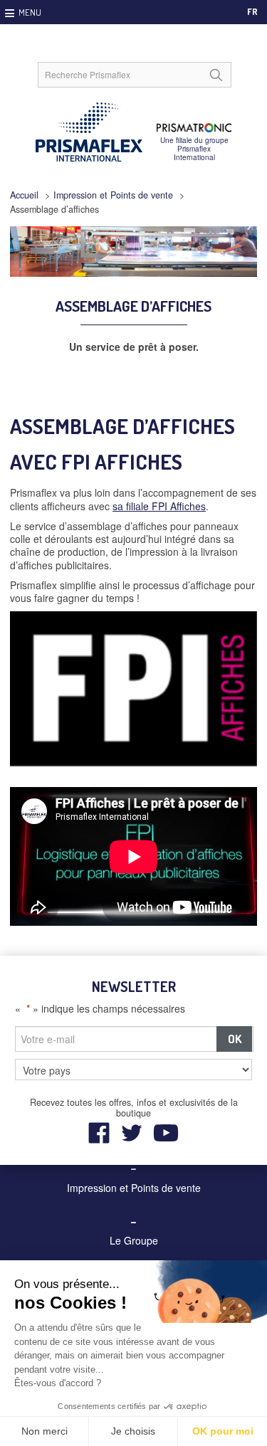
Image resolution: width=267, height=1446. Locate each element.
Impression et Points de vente (113, 195)
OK (234, 1038)
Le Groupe (134, 1240)
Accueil (24, 195)
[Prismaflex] (133, 132)
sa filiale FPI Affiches (159, 506)
